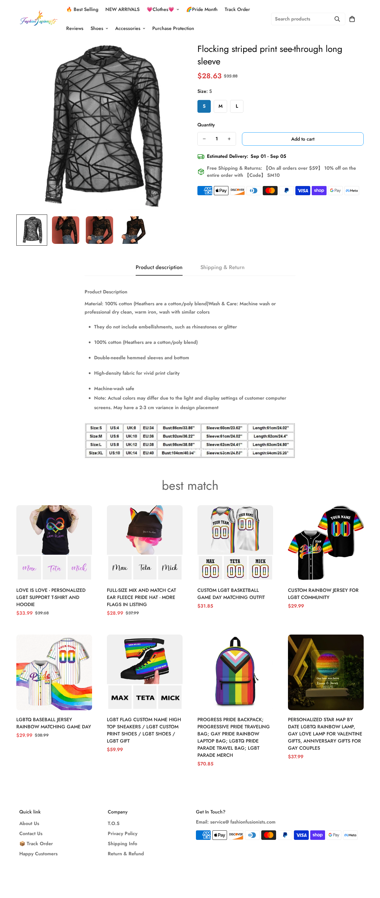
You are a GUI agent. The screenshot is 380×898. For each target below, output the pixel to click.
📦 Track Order (36, 843)
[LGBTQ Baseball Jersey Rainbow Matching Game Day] (54, 672)
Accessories (127, 28)
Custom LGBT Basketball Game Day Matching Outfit (231, 594)
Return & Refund (126, 853)
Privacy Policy (122, 833)
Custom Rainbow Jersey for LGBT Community (323, 594)
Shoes (97, 28)
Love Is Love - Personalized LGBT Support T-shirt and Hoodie (51, 597)
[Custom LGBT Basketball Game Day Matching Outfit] (235, 543)
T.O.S (114, 823)
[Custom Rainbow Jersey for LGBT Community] (326, 543)
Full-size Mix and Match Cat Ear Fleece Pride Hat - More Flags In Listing (141, 597)
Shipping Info (122, 843)
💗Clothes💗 (160, 9)
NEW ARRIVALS (122, 9)
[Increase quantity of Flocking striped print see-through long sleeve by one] (229, 138)
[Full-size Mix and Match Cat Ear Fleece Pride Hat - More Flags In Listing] (145, 543)
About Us (29, 823)
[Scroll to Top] (368, 865)
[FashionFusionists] (38, 19)
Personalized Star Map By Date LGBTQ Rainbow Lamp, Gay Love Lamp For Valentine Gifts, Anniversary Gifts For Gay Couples (325, 733)
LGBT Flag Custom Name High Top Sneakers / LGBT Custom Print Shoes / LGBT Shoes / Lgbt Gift (144, 730)
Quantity (206, 124)
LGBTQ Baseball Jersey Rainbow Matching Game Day (53, 723)
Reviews (74, 28)
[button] (352, 19)
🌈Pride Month (202, 9)
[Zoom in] (170, 55)
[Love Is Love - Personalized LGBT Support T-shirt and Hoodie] (54, 543)
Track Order (237, 9)
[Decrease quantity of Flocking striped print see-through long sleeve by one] (204, 138)
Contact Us (30, 833)
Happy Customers (38, 853)
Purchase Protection (173, 28)
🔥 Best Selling (82, 9)
